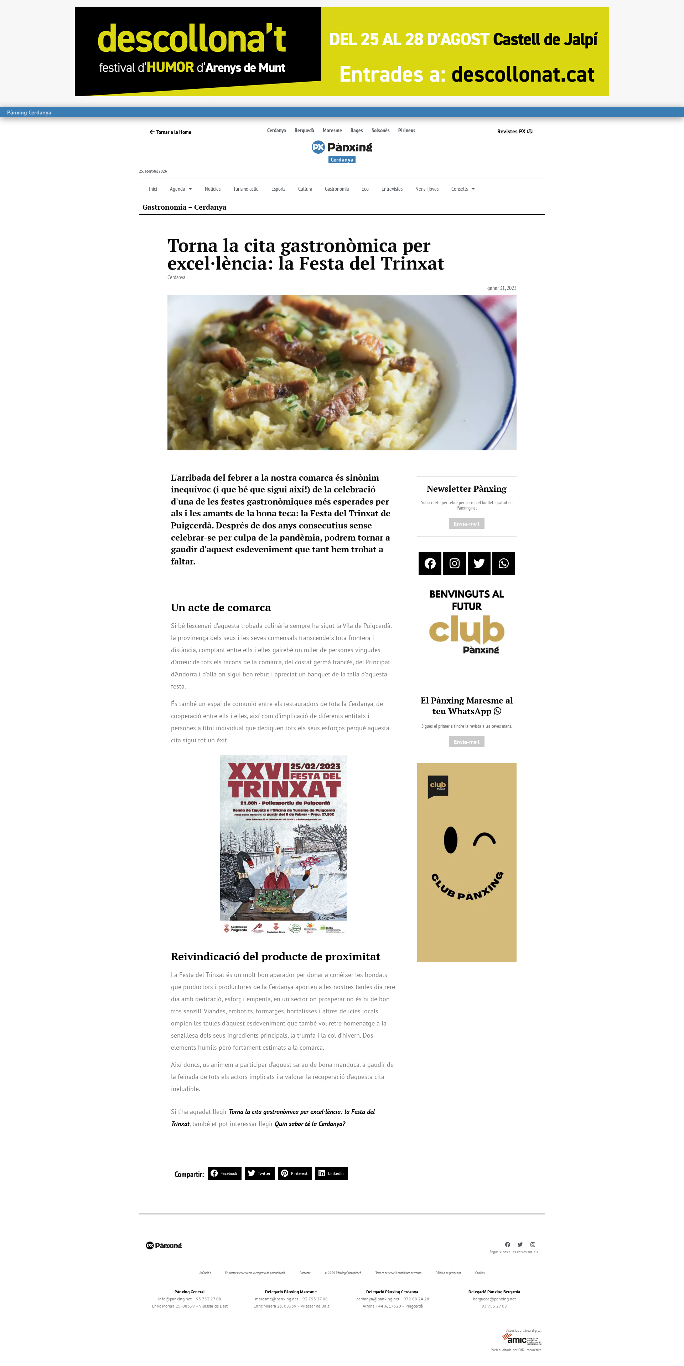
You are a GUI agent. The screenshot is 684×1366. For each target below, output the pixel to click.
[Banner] (342, 51)
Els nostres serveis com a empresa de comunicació (255, 1272)
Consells (459, 188)
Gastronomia (337, 188)
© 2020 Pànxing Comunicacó (343, 1272)
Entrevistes (392, 188)
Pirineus (406, 130)
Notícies (213, 188)
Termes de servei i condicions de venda (398, 1272)
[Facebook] (430, 563)
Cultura (305, 188)
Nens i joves (427, 188)
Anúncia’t (205, 1272)
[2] (467, 861)
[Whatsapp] (503, 563)
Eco (365, 188)
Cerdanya (276, 130)
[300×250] (467, 622)
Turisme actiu (246, 188)
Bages (357, 130)
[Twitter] (479, 563)
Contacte (305, 1272)
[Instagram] (454, 563)
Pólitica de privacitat (448, 1272)
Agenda (177, 188)
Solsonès (381, 130)
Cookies (479, 1272)
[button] (225, 1173)
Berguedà (304, 130)
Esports (278, 188)
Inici (153, 188)
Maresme (332, 130)
